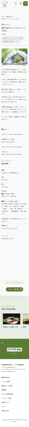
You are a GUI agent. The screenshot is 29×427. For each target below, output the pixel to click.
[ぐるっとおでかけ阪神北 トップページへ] (4, 4)
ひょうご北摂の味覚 (7, 394)
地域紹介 (4, 390)
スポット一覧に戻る (13, 289)
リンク (3, 406)
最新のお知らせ (6, 377)
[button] (11, 353)
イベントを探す (6, 381)
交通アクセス (5, 402)
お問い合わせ (5, 411)
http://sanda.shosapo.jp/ (8, 228)
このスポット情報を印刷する (15, 282)
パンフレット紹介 (6, 398)
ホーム (3, 16)
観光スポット (10, 16)
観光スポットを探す (7, 386)
